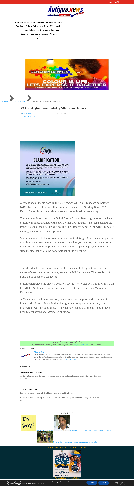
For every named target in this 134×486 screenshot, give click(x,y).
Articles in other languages (48, 30)
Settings (116, 483)
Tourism (19, 26)
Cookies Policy (73, 478)
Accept (92, 483)
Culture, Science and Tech (37, 26)
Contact (53, 34)
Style (60, 22)
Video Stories (55, 26)
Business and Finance (46, 22)
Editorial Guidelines (39, 34)
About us (24, 34)
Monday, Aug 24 (113, 2)
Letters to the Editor (26, 30)
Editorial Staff (26, 113)
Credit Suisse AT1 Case (25, 22)
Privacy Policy (60, 478)
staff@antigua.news (28, 116)
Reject (103, 483)
